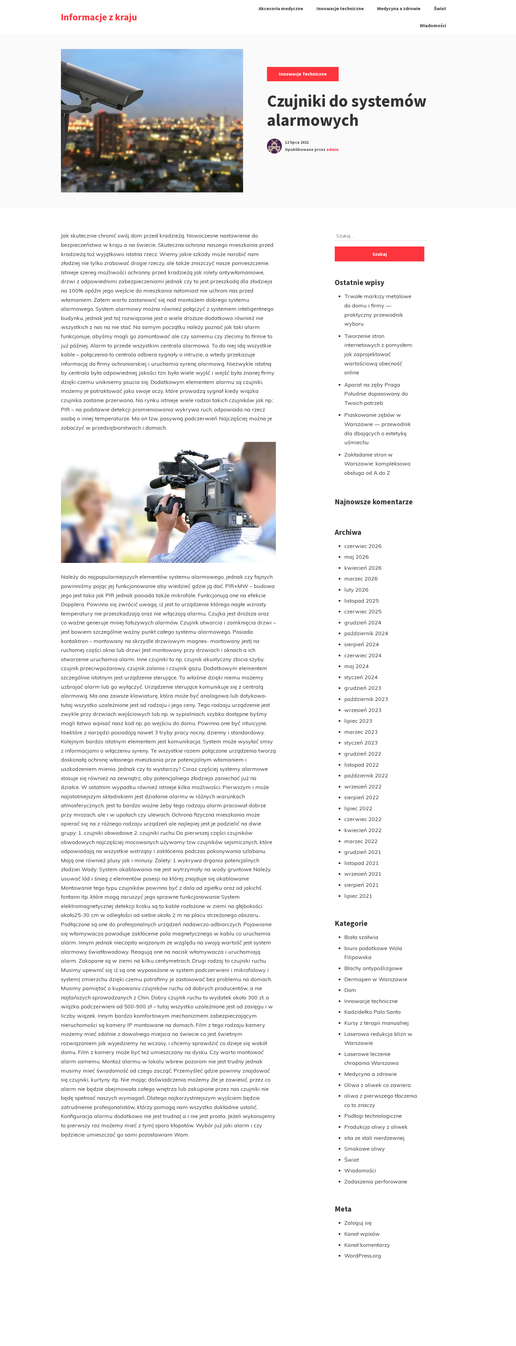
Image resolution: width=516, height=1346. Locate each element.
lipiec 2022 (358, 808)
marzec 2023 (361, 731)
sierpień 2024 (361, 644)
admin (332, 149)
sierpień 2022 (361, 797)
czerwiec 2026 (363, 546)
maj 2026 (356, 556)
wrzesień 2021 (363, 873)
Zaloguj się (358, 1222)
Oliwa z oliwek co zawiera (377, 1085)
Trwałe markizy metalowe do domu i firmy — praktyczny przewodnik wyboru (377, 310)
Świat (440, 8)
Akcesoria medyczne (281, 8)
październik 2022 (366, 775)
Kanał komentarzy (367, 1244)
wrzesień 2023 (363, 710)
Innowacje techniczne (340, 8)
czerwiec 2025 (363, 611)
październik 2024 (366, 633)
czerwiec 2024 (363, 655)
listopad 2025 (361, 600)
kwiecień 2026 (363, 567)
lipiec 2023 (358, 720)
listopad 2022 (361, 764)
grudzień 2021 (362, 852)
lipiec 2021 (358, 895)
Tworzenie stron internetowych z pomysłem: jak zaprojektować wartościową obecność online (378, 354)
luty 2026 (356, 589)
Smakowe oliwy (364, 1148)
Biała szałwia (361, 937)
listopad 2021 (361, 863)
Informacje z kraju (99, 17)
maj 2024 (356, 666)
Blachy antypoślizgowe (373, 968)
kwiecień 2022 (363, 830)
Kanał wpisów (362, 1233)
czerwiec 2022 (363, 819)
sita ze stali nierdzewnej (374, 1137)
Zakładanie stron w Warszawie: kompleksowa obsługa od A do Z (377, 463)
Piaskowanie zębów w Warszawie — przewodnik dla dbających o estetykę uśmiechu (377, 428)
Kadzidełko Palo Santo (372, 1011)
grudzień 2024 (362, 622)
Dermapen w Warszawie (375, 979)
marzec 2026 (361, 578)
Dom (350, 990)
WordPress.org (362, 1255)
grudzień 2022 (362, 753)
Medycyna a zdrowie (398, 8)
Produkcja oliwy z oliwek (376, 1126)
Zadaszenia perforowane (375, 1181)
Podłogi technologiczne (373, 1115)
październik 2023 (366, 699)
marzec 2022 (361, 841)
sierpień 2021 (361, 884)
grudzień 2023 (362, 688)
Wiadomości (433, 25)
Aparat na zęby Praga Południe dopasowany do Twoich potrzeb (376, 393)
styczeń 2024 (361, 677)
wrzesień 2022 (363, 786)
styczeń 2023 (361, 742)
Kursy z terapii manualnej (376, 1022)
